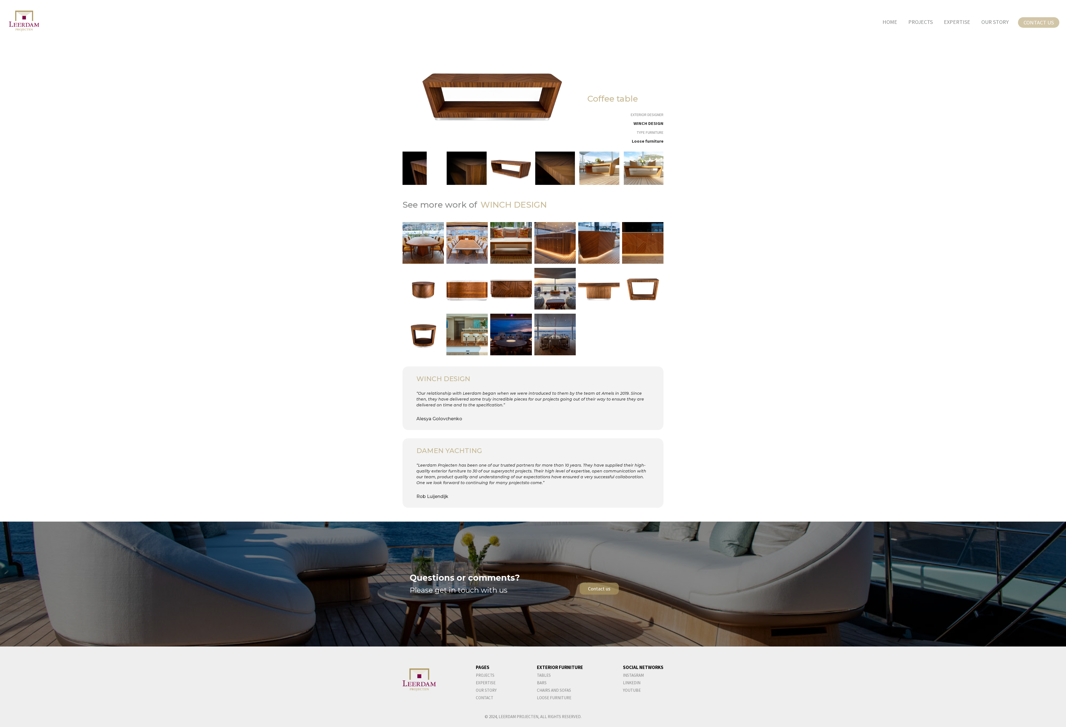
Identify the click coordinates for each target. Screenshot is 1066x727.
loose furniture (554, 697)
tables (544, 675)
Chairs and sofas (554, 690)
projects (920, 21)
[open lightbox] (493, 95)
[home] (19, 21)
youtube (632, 690)
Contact (484, 697)
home (890, 21)
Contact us (1039, 22)
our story (995, 21)
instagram (633, 675)
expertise (486, 682)
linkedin (631, 682)
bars (542, 682)
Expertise (957, 21)
